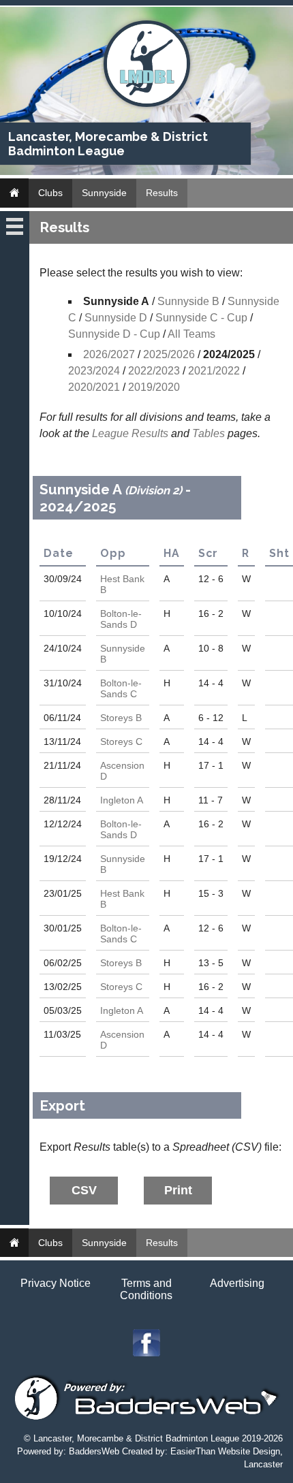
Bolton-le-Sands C (121, 688)
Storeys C (121, 741)
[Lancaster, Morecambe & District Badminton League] (147, 104)
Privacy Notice (55, 1283)
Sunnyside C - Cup (201, 317)
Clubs (50, 192)
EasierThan (192, 1451)
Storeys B (121, 717)
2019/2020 (154, 387)
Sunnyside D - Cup (114, 334)
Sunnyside (104, 192)
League (110, 433)
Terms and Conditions (146, 1289)
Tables (208, 433)
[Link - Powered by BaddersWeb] (146, 1418)
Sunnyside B (188, 301)
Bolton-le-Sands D (121, 619)
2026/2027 (109, 354)
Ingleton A (121, 800)
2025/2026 (169, 354)
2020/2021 (94, 387)
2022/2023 (154, 371)
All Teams (191, 334)
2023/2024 (94, 371)
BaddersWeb (94, 1451)
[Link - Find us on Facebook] (146, 1352)
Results (162, 192)
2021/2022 (214, 371)
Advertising (237, 1283)
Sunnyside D (115, 317)
